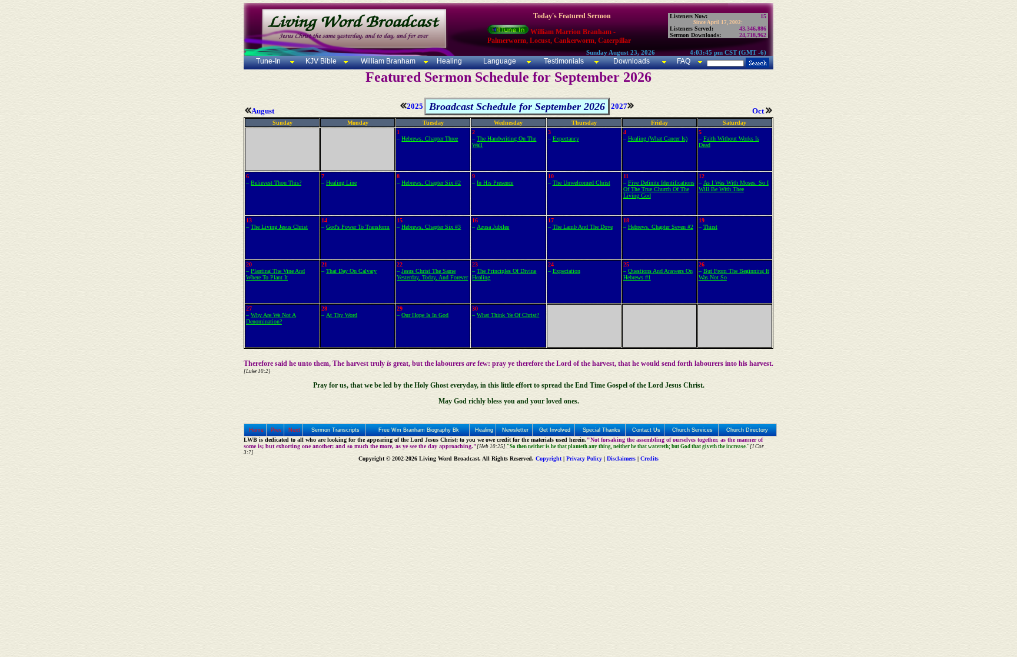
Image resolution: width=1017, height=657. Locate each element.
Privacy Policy (584, 458)
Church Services (692, 430)
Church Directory (747, 430)
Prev (276, 430)
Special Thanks (601, 430)
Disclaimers (621, 458)
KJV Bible (320, 61)
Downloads (631, 61)
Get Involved (554, 430)
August (262, 110)
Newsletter (515, 430)
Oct (759, 110)
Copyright (548, 458)
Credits (649, 458)
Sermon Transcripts (335, 430)
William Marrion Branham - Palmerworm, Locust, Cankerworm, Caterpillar (559, 36)
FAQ (683, 61)
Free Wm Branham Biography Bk (418, 430)
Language (498, 61)
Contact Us (646, 430)
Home (256, 430)
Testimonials (564, 61)
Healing (448, 61)
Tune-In (268, 61)
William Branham (387, 61)
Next (294, 430)
